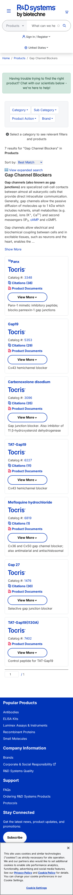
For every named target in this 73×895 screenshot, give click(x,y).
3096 (28, 398)
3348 (28, 277)
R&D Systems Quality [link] (18, 771)
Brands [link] (8, 757)
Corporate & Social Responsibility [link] (27, 764)
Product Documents (26, 288)
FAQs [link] (7, 790)
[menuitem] (6, 58)
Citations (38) (22, 283)
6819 (28, 518)
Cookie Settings (36, 887)
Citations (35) (22, 403)
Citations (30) (22, 586)
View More (26, 297)
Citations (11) (21, 466)
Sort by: (10, 162)
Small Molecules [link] (15, 739)
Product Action (23, 118)
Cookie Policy (46, 872)
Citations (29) (22, 345)
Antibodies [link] (11, 712)
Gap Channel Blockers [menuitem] (43, 58)
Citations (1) (20, 523)
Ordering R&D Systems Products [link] (26, 796)
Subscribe (15, 837)
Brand (46, 118)
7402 (28, 638)
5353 (28, 340)
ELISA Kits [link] (10, 719)
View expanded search (25, 170)
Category (19, 110)
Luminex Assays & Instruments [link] (25, 725)
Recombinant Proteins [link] (19, 732)
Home (6, 58)
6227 (28, 460)
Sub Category (44, 110)
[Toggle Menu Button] (8, 11)
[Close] (68, 848)
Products (19, 58)
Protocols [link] (10, 803)
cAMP (34, 220)
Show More (13, 249)
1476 (27, 581)
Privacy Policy (23, 872)
